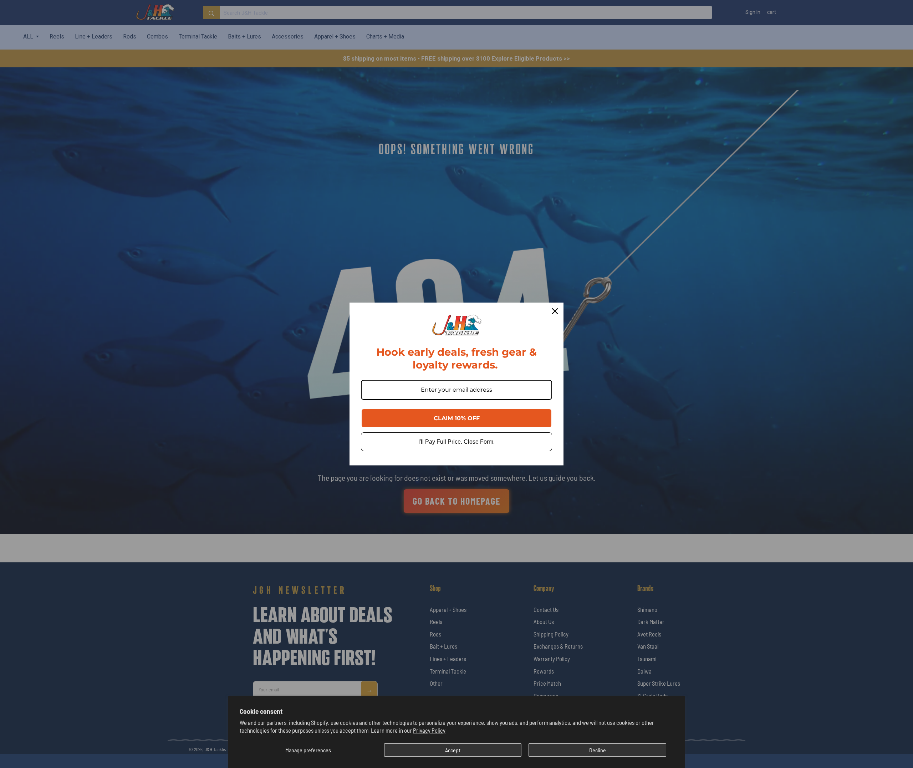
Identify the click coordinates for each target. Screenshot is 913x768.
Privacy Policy (429, 730)
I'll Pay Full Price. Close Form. (456, 442)
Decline (597, 750)
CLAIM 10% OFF (457, 418)
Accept (452, 750)
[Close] (554, 311)
